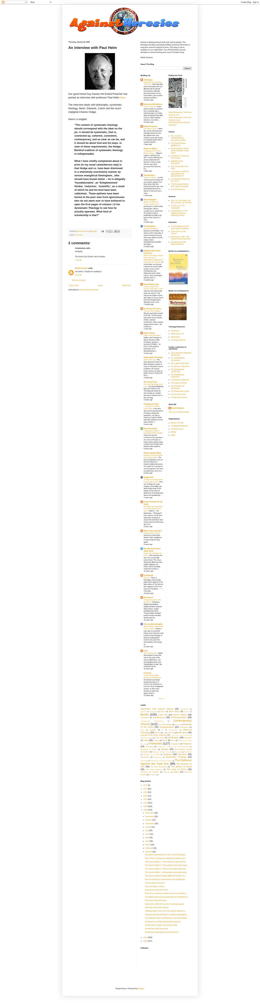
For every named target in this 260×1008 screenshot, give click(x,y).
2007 (145, 937)
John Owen (160, 738)
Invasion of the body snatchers (154, 735)
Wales (176, 772)
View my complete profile (179, 412)
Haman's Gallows (150, 177)
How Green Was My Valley (156, 900)
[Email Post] (102, 231)
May (147, 838)
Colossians (145, 717)
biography (153, 711)
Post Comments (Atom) (88, 290)
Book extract (174, 711)
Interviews (79, 235)
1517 (146, 651)
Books (145, 714)
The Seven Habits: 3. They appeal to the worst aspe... (166, 865)
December (149, 813)
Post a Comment (79, 280)
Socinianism (145, 757)
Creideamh (148, 575)
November (149, 816)
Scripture (167, 754)
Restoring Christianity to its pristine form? (161, 932)
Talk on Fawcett (150, 106)
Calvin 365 (162, 715)
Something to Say (151, 284)
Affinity (173, 432)
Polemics (187, 743)
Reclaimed (148, 597)
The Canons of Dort (179, 383)
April (147, 841)
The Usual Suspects (154, 769)
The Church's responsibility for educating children (178, 138)
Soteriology (158, 757)
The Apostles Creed (179, 397)
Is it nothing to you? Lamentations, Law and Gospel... (166, 918)
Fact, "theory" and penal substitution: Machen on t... (166, 858)
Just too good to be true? (155, 883)
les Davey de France (152, 309)
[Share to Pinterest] (118, 231)
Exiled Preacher (150, 126)
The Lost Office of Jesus (154, 886)
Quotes (164, 749)
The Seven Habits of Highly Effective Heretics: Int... (165, 876)
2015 (145, 785)
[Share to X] (113, 231)
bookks (186, 711)
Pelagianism (175, 744)
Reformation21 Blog (152, 453)
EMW (173, 435)
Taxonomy (144, 760)
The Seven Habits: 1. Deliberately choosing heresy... (166, 872)
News (173, 740)
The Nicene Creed (178, 394)
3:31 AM (78, 260)
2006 (145, 941)
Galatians (152, 730)
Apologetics (184, 709)
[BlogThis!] (110, 231)
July (147, 830)
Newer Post (74, 285)
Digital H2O (148, 477)
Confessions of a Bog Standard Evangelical (163, 922)
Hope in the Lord (150, 360)
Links (145, 740)
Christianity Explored (179, 426)
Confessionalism (179, 717)
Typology (166, 772)
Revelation (188, 752)
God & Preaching (178, 189)
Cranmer (147, 673)
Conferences (159, 717)
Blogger (141, 989)
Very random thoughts (153, 624)
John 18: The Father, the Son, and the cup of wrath (181, 201)
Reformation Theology (153, 357)
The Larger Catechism (180, 363)
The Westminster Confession (177, 370)
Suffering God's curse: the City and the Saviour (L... (165, 911)
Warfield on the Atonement (177, 162)
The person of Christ (181, 766)
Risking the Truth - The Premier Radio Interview (180, 238)
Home (100, 285)
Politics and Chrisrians (152, 335)
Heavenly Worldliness (153, 104)
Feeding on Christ (151, 404)
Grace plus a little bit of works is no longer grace (164, 904)
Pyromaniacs (149, 175)
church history (180, 714)
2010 (145, 803)
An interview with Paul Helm (156, 929)
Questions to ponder (149, 749)
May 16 (147, 578)
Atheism (143, 711)
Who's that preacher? (153, 531)
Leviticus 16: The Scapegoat (178, 207)
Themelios (175, 331)
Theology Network (178, 340)
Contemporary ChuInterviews (152, 721)
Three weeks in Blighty (152, 311)
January (148, 852)
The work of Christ (176, 769)
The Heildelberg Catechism (177, 376)
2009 (145, 806)
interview (171, 732)
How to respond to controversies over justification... (165, 879)
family (142, 730)
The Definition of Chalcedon (177, 387)
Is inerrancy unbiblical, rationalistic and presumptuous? (180, 173)
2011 (145, 799)
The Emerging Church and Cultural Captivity (180, 185)
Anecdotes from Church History (157, 709)
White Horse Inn (177, 334)
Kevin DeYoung (150, 429)
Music (164, 740)
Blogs (163, 711)
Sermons (182, 754)
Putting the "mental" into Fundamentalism (173, 746)
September (150, 824)
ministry (156, 740)
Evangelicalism (167, 727)
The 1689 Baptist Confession (178, 359)
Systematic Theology (176, 757)
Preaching (149, 746)
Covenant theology (165, 724)
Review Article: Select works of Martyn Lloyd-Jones (180, 150)
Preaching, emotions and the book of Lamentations (166, 893)
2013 (145, 792)
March (148, 845)
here (122, 97)
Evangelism (184, 727)
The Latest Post (150, 382)
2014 (145, 789)
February (149, 848)
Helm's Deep (149, 333)
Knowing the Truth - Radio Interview (179, 243)
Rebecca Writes (150, 149)
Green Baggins (150, 200)
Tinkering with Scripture (150, 772)
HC (163, 730)
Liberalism (188, 738)
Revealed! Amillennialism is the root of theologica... (166, 855)
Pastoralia (155, 743)
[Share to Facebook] (115, 231)
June (147, 834)
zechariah (152, 774)
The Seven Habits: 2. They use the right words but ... (166, 869)
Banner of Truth (177, 423)
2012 (145, 796)
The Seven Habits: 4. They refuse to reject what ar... (166, 862)
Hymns (157, 732)
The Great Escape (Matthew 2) (178, 144)
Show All (161, 698)
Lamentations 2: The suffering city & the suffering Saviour (179, 213)
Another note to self (151, 533)
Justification (173, 737)
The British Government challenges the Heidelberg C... (167, 897)
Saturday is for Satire (151, 754)
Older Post (126, 285)
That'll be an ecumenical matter (161, 760)
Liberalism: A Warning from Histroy (180, 157)
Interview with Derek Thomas (157, 907)
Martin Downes (81, 268)
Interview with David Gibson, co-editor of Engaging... (166, 915)
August (148, 827)
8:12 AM (78, 275)
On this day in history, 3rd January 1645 (161, 925)
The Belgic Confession (180, 380)
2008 (145, 810)
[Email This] (107, 231)
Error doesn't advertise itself (156, 890)
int (164, 732)
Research (178, 752)
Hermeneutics (173, 730)
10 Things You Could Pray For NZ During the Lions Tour (153, 509)
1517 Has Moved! (150, 653)
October (148, 820)
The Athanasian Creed (180, 391)
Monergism (175, 337)
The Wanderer (150, 226)
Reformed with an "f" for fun (162, 752)
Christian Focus (177, 429)
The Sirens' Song (150, 129)
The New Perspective (158, 767)
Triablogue (148, 80)
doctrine (178, 724)
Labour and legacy (151, 228)
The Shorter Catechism (180, 366)
